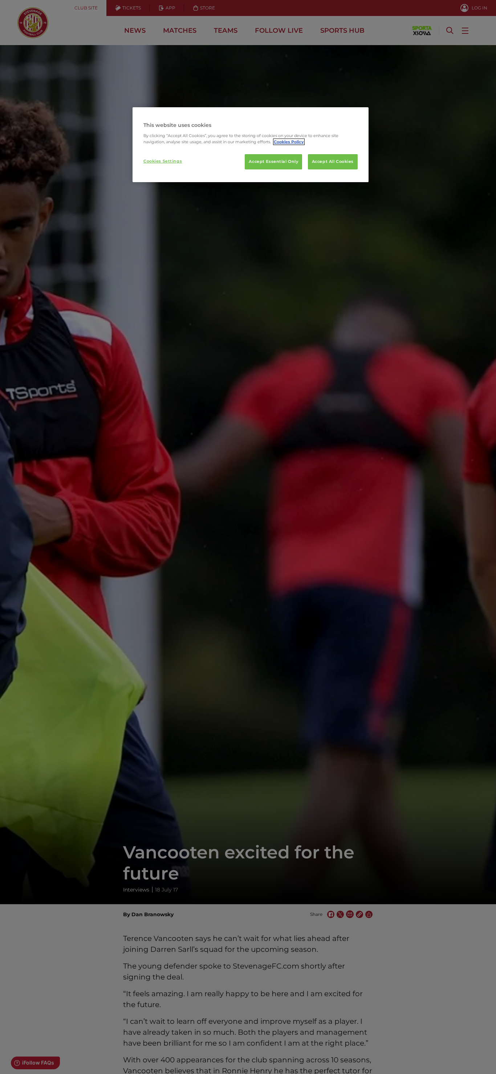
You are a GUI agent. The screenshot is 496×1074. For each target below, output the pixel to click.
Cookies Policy (289, 141)
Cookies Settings (162, 161)
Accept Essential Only (273, 161)
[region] (251, 144)
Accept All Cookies (333, 161)
